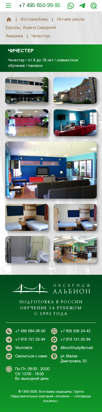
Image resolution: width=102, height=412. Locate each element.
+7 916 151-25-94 (82, 6)
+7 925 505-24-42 (75, 331)
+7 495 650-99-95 (39, 5)
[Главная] (9, 19)
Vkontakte (23, 348)
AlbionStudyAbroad (76, 348)
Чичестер (21, 51)
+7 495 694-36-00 (30, 331)
